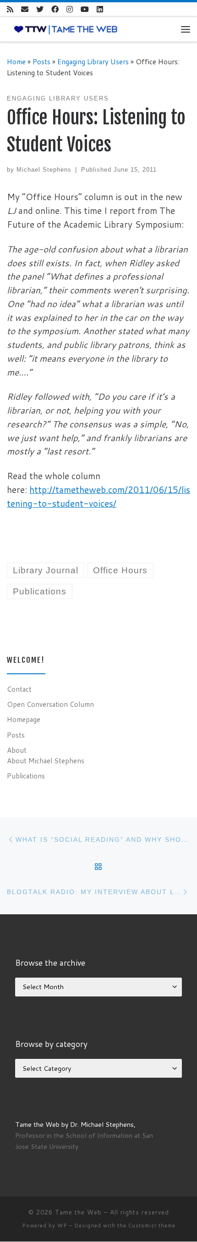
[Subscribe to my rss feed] (10, 9)
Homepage (23, 719)
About (17, 750)
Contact (19, 689)
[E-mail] (24, 9)
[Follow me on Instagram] (69, 9)
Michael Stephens (43, 169)
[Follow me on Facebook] (55, 9)
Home (16, 61)
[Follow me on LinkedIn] (100, 9)
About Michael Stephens (45, 760)
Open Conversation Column (50, 704)
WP (62, 1225)
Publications (26, 776)
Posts (41, 61)
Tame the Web (78, 1212)
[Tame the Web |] (66, 29)
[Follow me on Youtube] (85, 9)
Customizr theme (151, 1225)
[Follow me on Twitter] (40, 9)
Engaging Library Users (93, 61)
